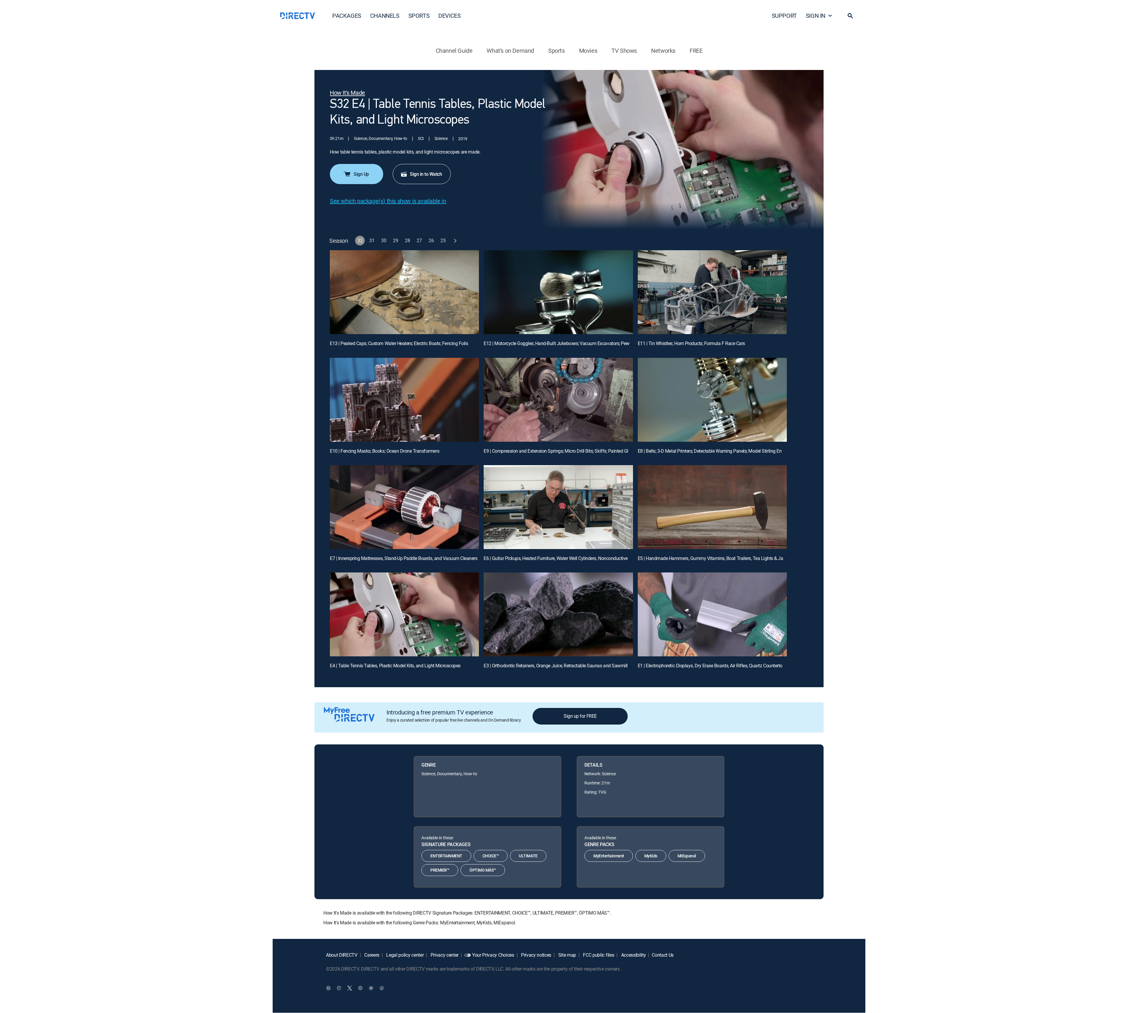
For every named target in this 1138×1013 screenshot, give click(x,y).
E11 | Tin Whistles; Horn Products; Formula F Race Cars (691, 343)
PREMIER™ (439, 870)
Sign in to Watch (426, 174)
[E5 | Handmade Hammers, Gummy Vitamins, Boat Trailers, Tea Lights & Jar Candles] (712, 507)
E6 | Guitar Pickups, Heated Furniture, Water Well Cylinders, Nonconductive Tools (562, 558)
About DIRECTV (341, 955)
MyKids (650, 856)
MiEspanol (686, 856)
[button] (850, 15)
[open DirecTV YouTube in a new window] (371, 988)
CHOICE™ (490, 856)
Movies (588, 51)
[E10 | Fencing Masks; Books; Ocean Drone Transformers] (404, 400)
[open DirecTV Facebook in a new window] (339, 988)
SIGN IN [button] (815, 16)
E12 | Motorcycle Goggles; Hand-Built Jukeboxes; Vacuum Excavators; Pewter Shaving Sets (572, 343)
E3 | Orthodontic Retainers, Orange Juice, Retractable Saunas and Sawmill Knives (563, 665)
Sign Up (361, 174)
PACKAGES (346, 16)
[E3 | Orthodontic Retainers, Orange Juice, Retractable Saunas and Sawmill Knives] (558, 614)
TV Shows (624, 51)
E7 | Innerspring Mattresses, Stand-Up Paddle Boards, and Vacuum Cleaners (403, 558)
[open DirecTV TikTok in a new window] (381, 988)
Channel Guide (454, 51)
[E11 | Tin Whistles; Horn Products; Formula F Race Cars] (712, 292)
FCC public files (598, 955)
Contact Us (663, 955)
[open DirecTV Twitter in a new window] (349, 988)
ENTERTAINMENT (446, 856)
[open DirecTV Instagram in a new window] (360, 988)
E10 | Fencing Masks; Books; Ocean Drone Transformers (384, 451)
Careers (371, 955)
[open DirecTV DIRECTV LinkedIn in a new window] (328, 988)
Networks (663, 51)
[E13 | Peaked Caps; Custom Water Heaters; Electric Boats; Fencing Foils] (404, 292)
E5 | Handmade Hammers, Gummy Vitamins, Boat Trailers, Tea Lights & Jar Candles (720, 558)
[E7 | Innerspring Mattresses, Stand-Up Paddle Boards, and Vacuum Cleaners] (404, 507)
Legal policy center (404, 955)
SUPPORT (784, 16)
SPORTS (419, 16)
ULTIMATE (528, 856)
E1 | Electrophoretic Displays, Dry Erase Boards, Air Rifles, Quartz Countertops (712, 665)
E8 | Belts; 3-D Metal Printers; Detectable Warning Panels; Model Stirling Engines (715, 451)
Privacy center (443, 955)
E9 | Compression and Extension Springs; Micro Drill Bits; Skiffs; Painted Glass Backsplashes (574, 451)
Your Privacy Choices (493, 955)
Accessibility (633, 955)
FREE (696, 51)
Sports (556, 51)
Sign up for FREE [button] (580, 716)
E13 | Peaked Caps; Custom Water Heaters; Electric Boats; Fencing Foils (399, 343)
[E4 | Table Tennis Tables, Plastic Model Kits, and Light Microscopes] (404, 614)
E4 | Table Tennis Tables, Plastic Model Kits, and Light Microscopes (395, 665)
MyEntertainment (608, 856)
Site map (566, 955)
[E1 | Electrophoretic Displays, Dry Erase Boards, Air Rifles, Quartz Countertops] (712, 614)
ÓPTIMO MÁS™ (482, 870)
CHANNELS (384, 16)
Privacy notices (535, 955)
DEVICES (449, 16)
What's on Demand (510, 51)
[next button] (455, 240)
